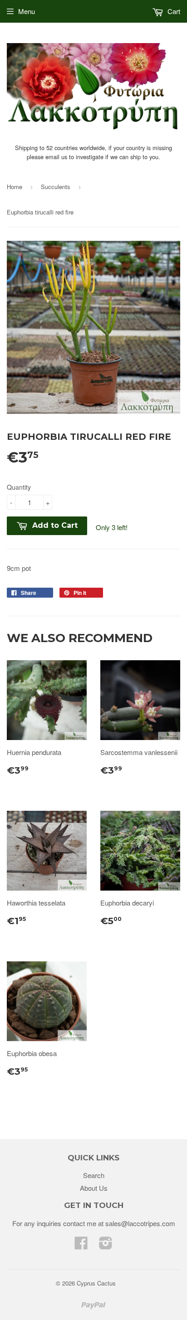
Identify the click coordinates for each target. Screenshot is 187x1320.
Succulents (55, 186)
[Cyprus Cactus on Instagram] (106, 1245)
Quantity (19, 487)
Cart (173, 11)
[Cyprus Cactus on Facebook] (81, 1245)
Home (14, 186)
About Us (94, 1188)
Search (93, 1175)
